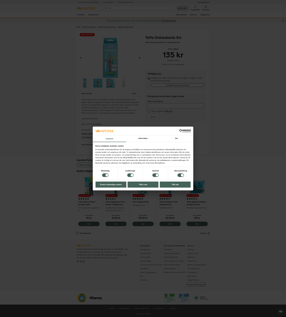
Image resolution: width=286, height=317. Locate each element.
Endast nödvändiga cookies (111, 184)
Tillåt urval (143, 184)
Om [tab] (176, 138)
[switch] (130, 175)
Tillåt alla (175, 184)
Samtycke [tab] (109, 139)
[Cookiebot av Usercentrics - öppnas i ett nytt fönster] (181, 131)
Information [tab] (143, 138)
